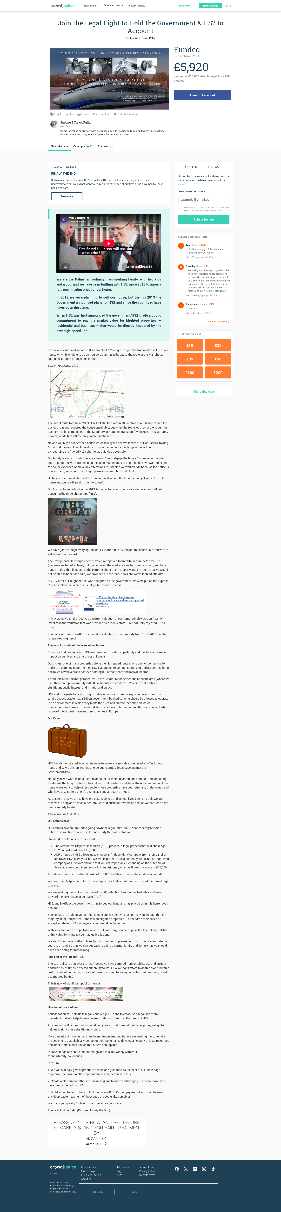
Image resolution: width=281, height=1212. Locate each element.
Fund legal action (91, 1175)
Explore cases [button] (113, 5)
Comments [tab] (104, 146)
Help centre (122, 1167)
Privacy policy (147, 1171)
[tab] (59, 146)
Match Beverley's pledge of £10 (200, 295)
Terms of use (146, 1167)
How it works (91, 5)
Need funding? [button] (210, 5)
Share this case (204, 391)
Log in (227, 5)
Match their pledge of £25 (198, 313)
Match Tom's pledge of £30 (198, 257)
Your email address (191, 191)
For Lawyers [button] (183, 5)
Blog (118, 1171)
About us (86, 1179)
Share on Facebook (202, 95)
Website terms (147, 1175)
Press (119, 1175)
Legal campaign (64, 114)
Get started (98, 1191)
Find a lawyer (88, 1171)
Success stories (137, 5)
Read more (66, 196)
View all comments (217, 321)
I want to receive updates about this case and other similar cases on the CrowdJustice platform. (206, 209)
